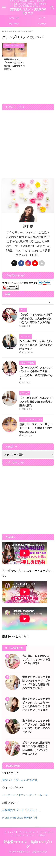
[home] (42, 263)
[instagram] (28, 263)
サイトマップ (9, 832)
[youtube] (35, 263)
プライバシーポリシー (27, 832)
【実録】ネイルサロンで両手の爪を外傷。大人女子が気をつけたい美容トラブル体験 (35, 318)
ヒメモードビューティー (25, 835)
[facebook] (21, 263)
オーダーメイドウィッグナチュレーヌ (25, 795)
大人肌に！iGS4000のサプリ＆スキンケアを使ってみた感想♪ (36, 659)
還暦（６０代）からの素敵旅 (19, 780)
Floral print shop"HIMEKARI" (20, 817)
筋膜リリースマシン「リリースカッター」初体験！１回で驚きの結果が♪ (35, 428)
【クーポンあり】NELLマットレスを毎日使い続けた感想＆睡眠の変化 (36, 401)
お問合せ (42, 835)
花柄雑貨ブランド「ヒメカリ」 (21, 810)
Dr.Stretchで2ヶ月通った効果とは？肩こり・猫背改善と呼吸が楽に (35, 345)
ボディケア (14, 23)
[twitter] (14, 263)
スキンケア (14, 17)
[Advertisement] (28, 144)
